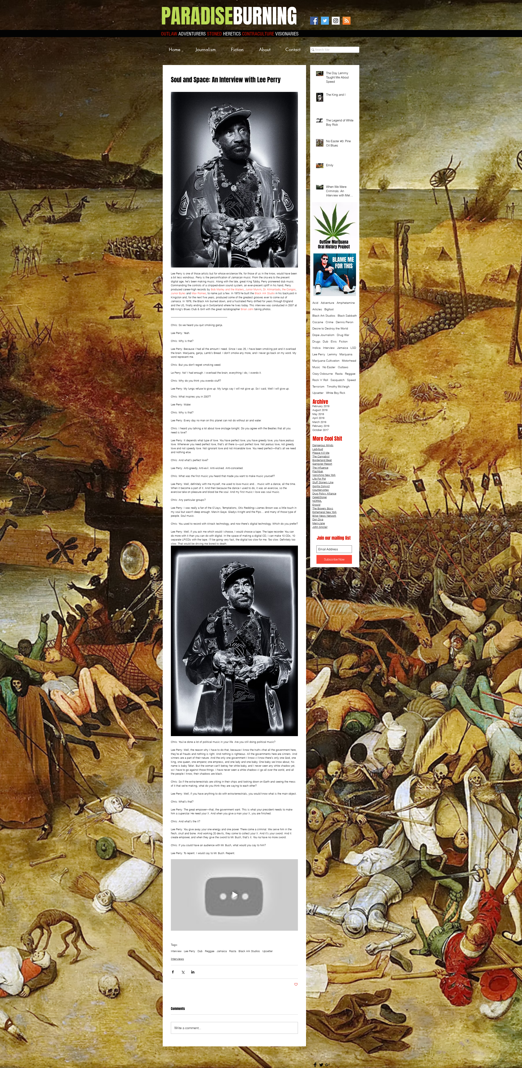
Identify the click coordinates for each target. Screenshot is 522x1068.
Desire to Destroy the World (330, 328)
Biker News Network (324, 515)
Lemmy (332, 354)
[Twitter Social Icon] (325, 21)
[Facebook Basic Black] (315, 1064)
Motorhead (349, 360)
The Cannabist (321, 456)
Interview (176, 951)
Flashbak (317, 471)
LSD (353, 348)
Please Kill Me (320, 452)
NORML (317, 500)
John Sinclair (319, 526)
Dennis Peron (344, 322)
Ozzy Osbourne (322, 373)
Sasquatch (338, 380)
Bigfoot (329, 309)
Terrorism (318, 386)
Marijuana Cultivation (326, 360)
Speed (351, 380)
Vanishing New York (324, 475)
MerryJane (318, 523)
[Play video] (234, 894)
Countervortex (320, 489)
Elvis (334, 341)
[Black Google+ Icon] (327, 1064)
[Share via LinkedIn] (193, 972)
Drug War (343, 335)
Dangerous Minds (322, 445)
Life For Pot (319, 478)
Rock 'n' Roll (320, 380)
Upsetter (267, 951)
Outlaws (343, 367)
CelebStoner (319, 497)
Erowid (316, 504)
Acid (315, 303)
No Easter (329, 367)
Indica (316, 348)
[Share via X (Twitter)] (183, 972)
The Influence (320, 467)
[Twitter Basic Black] (321, 1064)
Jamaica (222, 951)
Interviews (177, 959)
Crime (329, 322)
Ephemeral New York (324, 512)
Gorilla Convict (321, 486)
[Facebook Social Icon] (314, 21)
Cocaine (317, 322)
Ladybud (317, 449)
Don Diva (317, 519)
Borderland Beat (322, 460)
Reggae (209, 951)
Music (316, 367)
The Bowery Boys (322, 508)
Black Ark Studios (249, 951)
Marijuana (346, 354)
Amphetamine (346, 303)
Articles (317, 309)
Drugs (316, 341)
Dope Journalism (323, 335)
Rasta (232, 951)
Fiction (343, 341)
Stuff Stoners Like (322, 482)
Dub (200, 951)
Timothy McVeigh (338, 386)
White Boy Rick (335, 393)
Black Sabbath (347, 315)
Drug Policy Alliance (324, 493)
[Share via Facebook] (173, 972)
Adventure (327, 303)
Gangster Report (322, 463)
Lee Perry (189, 951)
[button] (205, 50)
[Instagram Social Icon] (336, 21)
